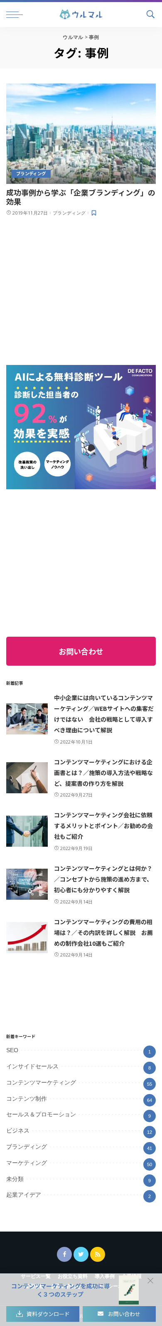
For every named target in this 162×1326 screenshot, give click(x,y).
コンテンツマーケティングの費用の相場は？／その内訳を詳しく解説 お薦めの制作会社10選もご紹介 (103, 932)
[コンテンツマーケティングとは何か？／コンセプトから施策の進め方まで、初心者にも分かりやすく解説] (27, 884)
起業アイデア (23, 1194)
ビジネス (17, 1130)
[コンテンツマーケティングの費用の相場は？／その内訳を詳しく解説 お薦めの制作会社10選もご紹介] (27, 937)
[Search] (149, 14)
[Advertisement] (74, 290)
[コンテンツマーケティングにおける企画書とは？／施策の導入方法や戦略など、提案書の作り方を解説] (27, 777)
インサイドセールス (32, 1066)
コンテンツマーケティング (41, 1082)
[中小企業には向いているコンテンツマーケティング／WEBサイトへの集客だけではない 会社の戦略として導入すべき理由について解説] (27, 718)
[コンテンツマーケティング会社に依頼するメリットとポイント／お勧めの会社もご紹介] (27, 831)
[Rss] (97, 1254)
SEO (12, 1050)
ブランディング (31, 173)
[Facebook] (64, 1254)
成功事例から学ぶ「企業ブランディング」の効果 (80, 197)
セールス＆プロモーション (41, 1114)
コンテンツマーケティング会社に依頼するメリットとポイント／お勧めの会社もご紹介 (103, 826)
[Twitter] (81, 1254)
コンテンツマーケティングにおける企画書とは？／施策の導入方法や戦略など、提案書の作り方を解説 (103, 772)
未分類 (15, 1179)
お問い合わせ (81, 651)
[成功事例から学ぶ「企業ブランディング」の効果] (81, 133)
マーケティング (26, 1162)
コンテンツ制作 (26, 1098)
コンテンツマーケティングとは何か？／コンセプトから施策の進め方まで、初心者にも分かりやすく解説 (103, 879)
